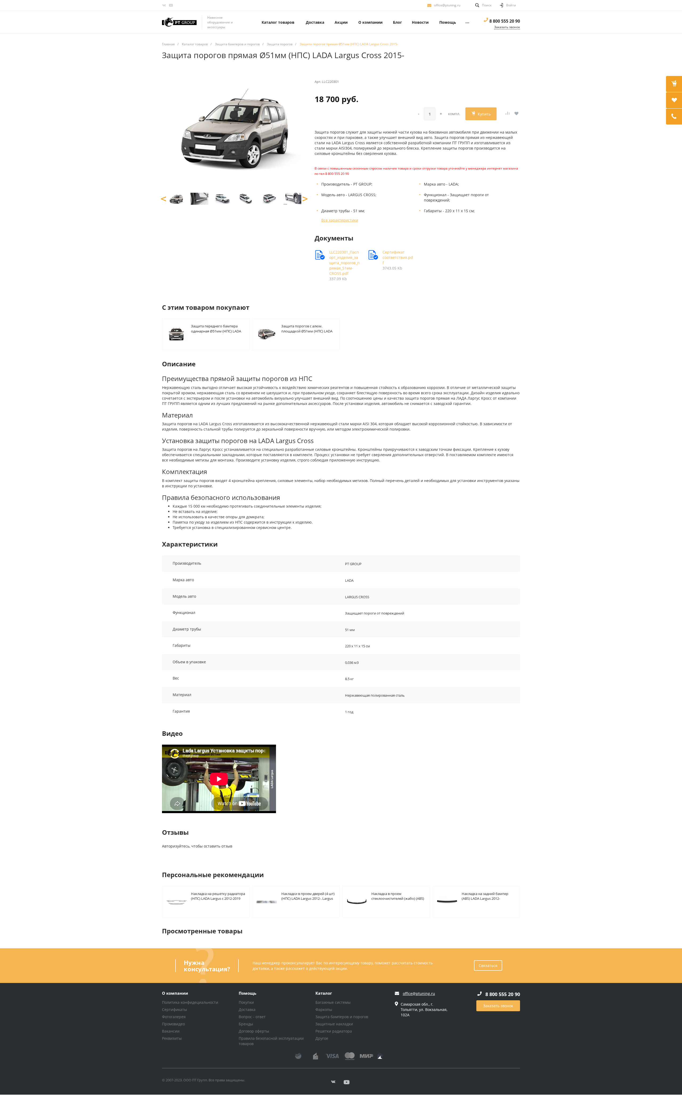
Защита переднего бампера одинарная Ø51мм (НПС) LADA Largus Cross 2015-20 (216, 328)
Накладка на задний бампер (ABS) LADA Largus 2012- (485, 896)
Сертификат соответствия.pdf (398, 257)
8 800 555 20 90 (504, 21)
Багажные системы (333, 1002)
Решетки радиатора (333, 1031)
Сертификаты (174, 1009)
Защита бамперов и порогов (341, 1016)
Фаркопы (323, 1009)
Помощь (247, 993)
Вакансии (171, 1031)
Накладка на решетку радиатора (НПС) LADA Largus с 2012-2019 (218, 896)
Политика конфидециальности (190, 1002)
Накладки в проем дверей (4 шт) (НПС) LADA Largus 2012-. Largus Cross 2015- (308, 896)
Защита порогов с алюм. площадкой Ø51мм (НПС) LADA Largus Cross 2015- (306, 328)
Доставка (247, 1009)
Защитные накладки (334, 1023)
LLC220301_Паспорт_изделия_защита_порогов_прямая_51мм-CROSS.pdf (344, 263)
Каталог (323, 993)
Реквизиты (172, 1038)
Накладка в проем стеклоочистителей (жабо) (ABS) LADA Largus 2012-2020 (397, 896)
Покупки (246, 1002)
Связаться (488, 965)
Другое (321, 1038)
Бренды (246, 1023)
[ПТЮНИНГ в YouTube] (171, 5)
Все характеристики (339, 220)
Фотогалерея (174, 1016)
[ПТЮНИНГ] (179, 22)
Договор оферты (254, 1031)
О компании (175, 993)
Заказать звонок (498, 1005)
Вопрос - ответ (252, 1016)
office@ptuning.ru (447, 5)
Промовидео (173, 1023)
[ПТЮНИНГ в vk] (164, 5)
